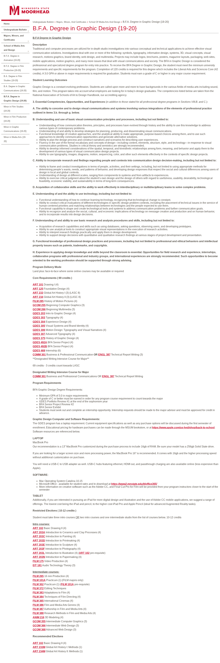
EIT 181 (37, 565)
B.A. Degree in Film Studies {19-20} (13, 78)
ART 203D (39, 540)
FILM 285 (38, 301)
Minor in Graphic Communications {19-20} (15, 129)
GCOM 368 (39, 629)
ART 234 (38, 297)
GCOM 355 (39, 621)
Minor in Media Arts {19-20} (15, 139)
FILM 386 (38, 605)
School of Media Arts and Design (14, 48)
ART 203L (39, 553)
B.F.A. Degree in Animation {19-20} (12, 58)
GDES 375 (39, 338)
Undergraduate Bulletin (15, 29)
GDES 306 (39, 330)
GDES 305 (39, 325)
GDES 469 (39, 350)
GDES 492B (40, 346)
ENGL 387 (104, 354)
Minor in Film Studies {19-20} (14, 108)
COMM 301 (39, 354)
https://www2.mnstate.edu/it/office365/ (134, 484)
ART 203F (39, 548)
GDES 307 (39, 334)
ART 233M (39, 647)
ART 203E (39, 544)
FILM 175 (38, 561)
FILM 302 (38, 584)
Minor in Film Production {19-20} (15, 119)
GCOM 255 (39, 305)
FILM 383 (38, 592)
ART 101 (38, 284)
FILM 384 (38, 596)
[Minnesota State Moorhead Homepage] (110, 10)
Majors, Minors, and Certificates (14, 37)
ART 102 (38, 528)
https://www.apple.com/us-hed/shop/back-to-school (183, 427)
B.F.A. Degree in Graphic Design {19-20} (15, 98)
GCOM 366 (39, 625)
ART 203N (39, 557)
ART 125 (38, 288)
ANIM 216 (38, 617)
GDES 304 (39, 321)
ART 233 (38, 292)
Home (7, 24)
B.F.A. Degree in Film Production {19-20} (14, 68)
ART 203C (39, 536)
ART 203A (39, 532)
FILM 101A (39, 580)
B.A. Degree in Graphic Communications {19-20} (15, 88)
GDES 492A (40, 342)
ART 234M (39, 651)
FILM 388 (38, 613)
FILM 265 (38, 576)
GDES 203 (39, 313)
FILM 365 (38, 600)
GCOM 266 (39, 309)
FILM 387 (38, 609)
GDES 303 (39, 317)
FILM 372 (38, 588)
